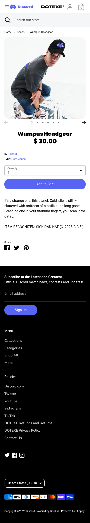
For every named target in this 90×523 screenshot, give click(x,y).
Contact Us (13, 438)
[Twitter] (7, 455)
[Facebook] (14, 455)
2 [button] (37, 122)
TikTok (9, 415)
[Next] (84, 122)
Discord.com (14, 386)
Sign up (21, 310)
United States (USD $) (22, 483)
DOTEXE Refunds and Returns (28, 423)
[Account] (70, 5)
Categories (13, 348)
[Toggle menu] (5, 6)
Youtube (10, 401)
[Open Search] (7, 20)
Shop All (11, 355)
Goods (20, 32)
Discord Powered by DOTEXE (43, 511)
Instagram (12, 408)
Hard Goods (18, 158)
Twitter (10, 393)
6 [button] (58, 122)
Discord (12, 153)
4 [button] (48, 122)
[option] (45, 78)
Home (8, 32)
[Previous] (6, 122)
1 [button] (32, 122)
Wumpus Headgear (41, 32)
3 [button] (42, 122)
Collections (13, 340)
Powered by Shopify (73, 511)
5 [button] (53, 122)
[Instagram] (21, 455)
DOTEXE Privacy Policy (22, 430)
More (8, 362)
